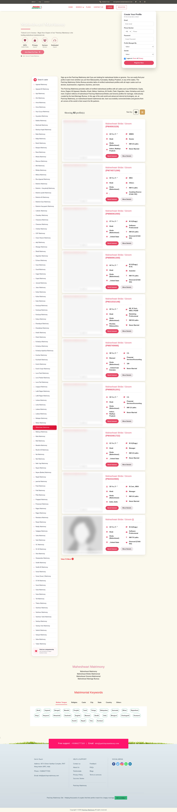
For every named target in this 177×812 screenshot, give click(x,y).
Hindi (38, 710)
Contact (47, 1)
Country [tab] (109, 702)
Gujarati (47, 710)
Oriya (37, 715)
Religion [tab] (74, 702)
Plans (88, 7)
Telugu (93, 710)
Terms (135, 58)
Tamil (85, 710)
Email (126, 20)
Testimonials (77, 771)
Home (70, 7)
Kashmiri (68, 715)
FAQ (40, 1)
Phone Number (129, 28)
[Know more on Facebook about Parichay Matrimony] (136, 2)
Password (127, 35)
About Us (76, 767)
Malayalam (104, 710)
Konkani (100, 721)
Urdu (105, 715)
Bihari (125, 710)
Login (110, 7)
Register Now (139, 63)
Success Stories (78, 778)
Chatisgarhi (125, 715)
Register (121, 7)
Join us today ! (121, 798)
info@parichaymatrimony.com (122, 1)
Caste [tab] (84, 702)
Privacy (140, 58)
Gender (126, 50)
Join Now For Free (31, 52)
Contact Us (98, 7)
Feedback (93, 764)
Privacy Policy (78, 775)
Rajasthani (134, 710)
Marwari (87, 715)
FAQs (92, 767)
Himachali (56, 715)
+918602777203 (105, 1)
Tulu (91, 721)
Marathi (66, 710)
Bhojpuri (114, 715)
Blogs (92, 771)
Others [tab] (118, 702)
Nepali (83, 721)
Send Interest (112, 156)
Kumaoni (137, 715)
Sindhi (96, 715)
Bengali (57, 710)
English (77, 715)
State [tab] (99, 702)
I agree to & (134, 58)
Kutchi (74, 721)
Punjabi (76, 710)
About (34, 1)
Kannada (115, 710)
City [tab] (91, 702)
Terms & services (96, 775)
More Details (127, 156)
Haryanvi (46, 715)
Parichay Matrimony (80, 785)
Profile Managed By (130, 43)
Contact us (76, 764)
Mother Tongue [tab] (61, 702)
